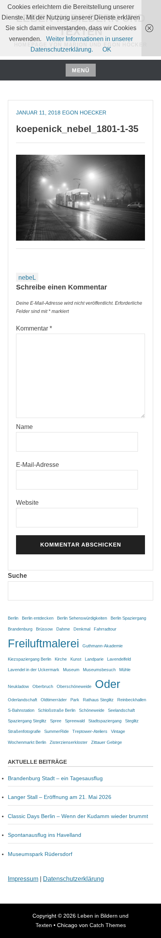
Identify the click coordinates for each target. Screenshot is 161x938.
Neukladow (18, 686)
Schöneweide (91, 710)
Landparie (94, 659)
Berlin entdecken (38, 618)
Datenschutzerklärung (73, 878)
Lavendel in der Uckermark (33, 669)
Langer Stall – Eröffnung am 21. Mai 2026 (59, 797)
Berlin (13, 618)
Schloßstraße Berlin (56, 710)
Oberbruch (42, 686)
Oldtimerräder (54, 699)
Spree (55, 720)
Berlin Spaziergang (128, 618)
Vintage (118, 731)
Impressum (23, 878)
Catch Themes (107, 925)
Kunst (75, 659)
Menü (80, 70)
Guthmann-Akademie (102, 645)
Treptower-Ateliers (89, 731)
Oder (107, 683)
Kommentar (34, 328)
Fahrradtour (105, 629)
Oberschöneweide (74, 686)
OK (106, 49)
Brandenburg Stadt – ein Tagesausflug (55, 778)
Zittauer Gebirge (106, 742)
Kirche (61, 659)
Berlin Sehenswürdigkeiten (82, 618)
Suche (17, 575)
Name (24, 426)
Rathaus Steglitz (98, 699)
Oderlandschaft (22, 699)
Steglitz (132, 720)
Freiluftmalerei (43, 643)
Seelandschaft (121, 710)
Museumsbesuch (99, 669)
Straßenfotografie (24, 731)
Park (74, 699)
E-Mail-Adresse (37, 464)
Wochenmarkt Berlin (27, 742)
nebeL (27, 277)
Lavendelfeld (119, 659)
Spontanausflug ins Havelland (44, 835)
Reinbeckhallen (131, 699)
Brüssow (44, 629)
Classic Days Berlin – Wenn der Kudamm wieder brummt (78, 816)
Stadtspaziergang (105, 720)
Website (27, 502)
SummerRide (56, 731)
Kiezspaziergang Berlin (29, 659)
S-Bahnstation (21, 710)
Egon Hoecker (84, 112)
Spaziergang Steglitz (27, 720)
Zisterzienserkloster (69, 742)
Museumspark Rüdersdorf (41, 854)
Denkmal (81, 629)
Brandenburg (20, 629)
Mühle (125, 669)
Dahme (63, 629)
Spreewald (75, 720)
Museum (71, 669)
